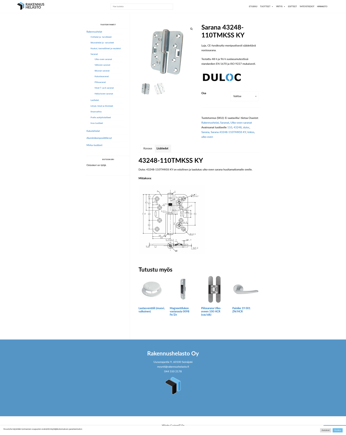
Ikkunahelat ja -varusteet (102, 43)
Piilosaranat (100, 82)
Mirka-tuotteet (94, 145)
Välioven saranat (102, 65)
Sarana (205, 132)
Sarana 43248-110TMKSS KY (228, 132)
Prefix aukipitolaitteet (101, 117)
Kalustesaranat (102, 76)
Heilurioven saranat (104, 94)
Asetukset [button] (326, 430)
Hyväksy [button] (337, 430)
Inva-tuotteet (97, 123)
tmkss (250, 132)
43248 (238, 127)
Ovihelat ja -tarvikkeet (101, 37)
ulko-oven (207, 137)
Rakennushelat (210, 122)
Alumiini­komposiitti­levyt (99, 138)
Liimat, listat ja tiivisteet (102, 106)
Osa (203, 93)
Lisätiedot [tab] (162, 148)
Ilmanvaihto (96, 112)
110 (229, 127)
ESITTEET (292, 7)
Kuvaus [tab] (147, 148)
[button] (191, 28)
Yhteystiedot (307, 7)
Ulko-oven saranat (241, 122)
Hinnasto (322, 7)
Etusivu (253, 7)
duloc (246, 127)
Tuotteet (265, 7)
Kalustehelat (93, 131)
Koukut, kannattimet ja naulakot (106, 48)
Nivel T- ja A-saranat (104, 88)
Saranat (224, 122)
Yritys (279, 7)
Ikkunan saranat (102, 71)
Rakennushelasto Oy (30, 6)
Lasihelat (95, 100)
